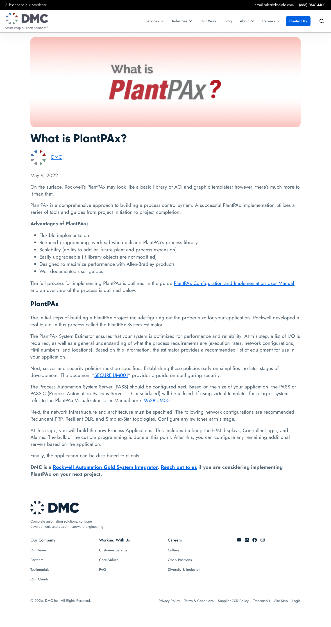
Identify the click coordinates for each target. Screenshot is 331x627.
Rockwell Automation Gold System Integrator (105, 467)
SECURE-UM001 (111, 375)
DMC (56, 156)
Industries (179, 21)
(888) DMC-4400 (312, 4)
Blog (228, 21)
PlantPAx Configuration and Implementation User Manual (234, 283)
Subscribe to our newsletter (25, 4)
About (244, 21)
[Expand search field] (321, 21)
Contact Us (298, 21)
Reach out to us (179, 467)
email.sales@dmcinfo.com (274, 4)
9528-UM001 (158, 400)
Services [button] (152, 21)
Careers (268, 21)
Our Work (208, 21)
